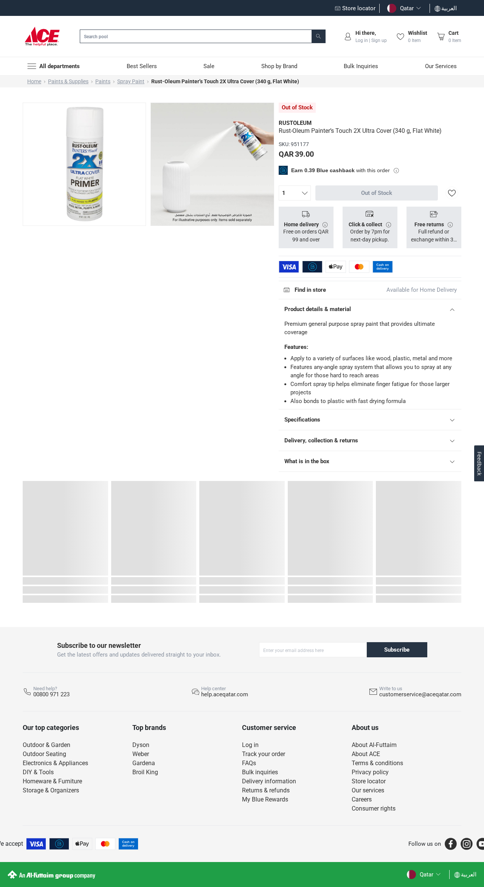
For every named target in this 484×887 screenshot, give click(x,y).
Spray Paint (130, 81)
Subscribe (397, 649)
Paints (102, 81)
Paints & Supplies (68, 81)
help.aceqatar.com (224, 694)
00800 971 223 (51, 694)
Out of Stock (376, 193)
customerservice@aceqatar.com (420, 694)
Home (34, 81)
